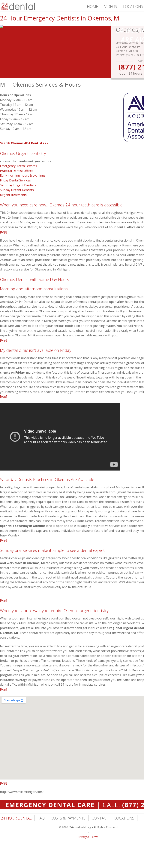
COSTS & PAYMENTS (68, 818)
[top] (3, 232)
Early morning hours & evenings (22, 175)
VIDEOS (110, 6)
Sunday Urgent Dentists (17, 190)
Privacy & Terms (88, 837)
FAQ (41, 818)
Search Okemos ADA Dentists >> (24, 143)
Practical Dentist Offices (16, 171)
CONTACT (100, 818)
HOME (92, 6)
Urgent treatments (13, 195)
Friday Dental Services (15, 180)
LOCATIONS (133, 6)
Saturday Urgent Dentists (18, 185)
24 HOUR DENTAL (16, 818)
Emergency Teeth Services (18, 166)
